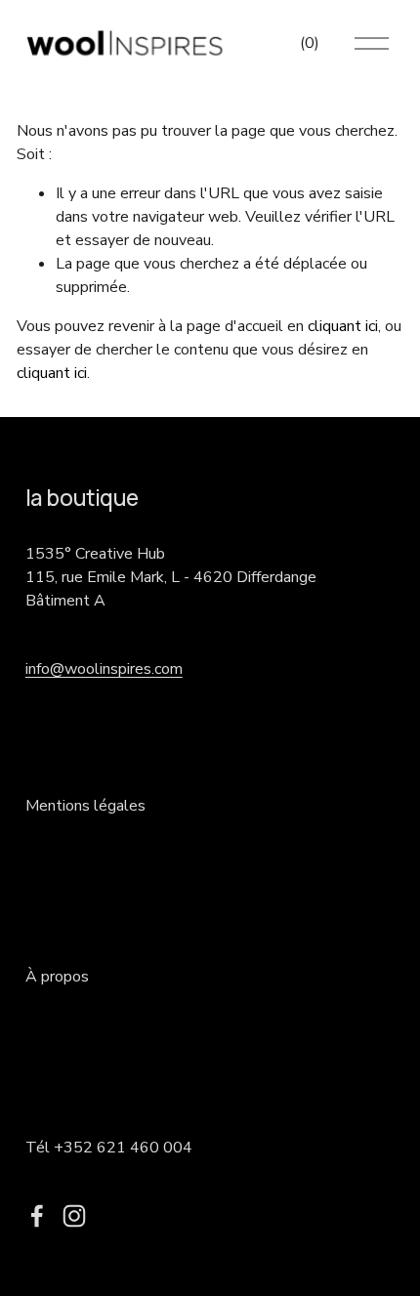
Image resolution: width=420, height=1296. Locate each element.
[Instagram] (74, 1216)
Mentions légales (85, 805)
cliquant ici (343, 326)
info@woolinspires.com (104, 669)
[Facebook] (37, 1216)
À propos (57, 976)
